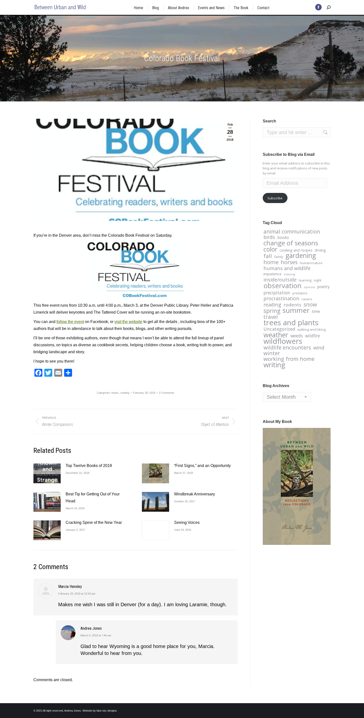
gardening (301, 255)
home (271, 262)
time (316, 311)
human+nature (311, 263)
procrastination (281, 298)
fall (267, 256)
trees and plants (290, 322)
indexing (289, 274)
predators (300, 293)
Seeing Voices (187, 522)
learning (305, 280)
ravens (307, 299)
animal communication (291, 231)
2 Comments (166, 392)
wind (318, 347)
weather (275, 334)
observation (282, 285)
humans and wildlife (287, 268)
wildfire (312, 335)
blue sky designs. (107, 710)
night (317, 280)
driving (320, 250)
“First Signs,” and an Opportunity (202, 465)
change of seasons (290, 242)
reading (124, 392)
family (278, 257)
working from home (288, 358)
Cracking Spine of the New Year (94, 522)
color (270, 249)
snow (310, 304)
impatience (272, 273)
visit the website (128, 322)
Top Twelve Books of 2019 (89, 465)
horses (289, 262)
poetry (323, 286)
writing (274, 364)
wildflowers (282, 341)
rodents (292, 304)
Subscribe (275, 198)
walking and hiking (311, 329)
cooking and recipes (296, 250)
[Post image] (47, 473)
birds (269, 237)
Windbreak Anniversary (194, 494)
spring (271, 310)
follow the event (70, 322)
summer (296, 310)
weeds (296, 335)
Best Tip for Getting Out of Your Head (93, 497)
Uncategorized (279, 328)
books (115, 392)
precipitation (276, 292)
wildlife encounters (287, 347)
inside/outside (280, 279)
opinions (309, 287)
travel (270, 316)
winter (271, 353)
